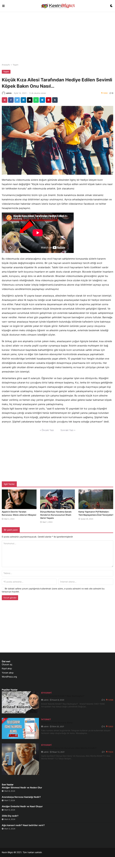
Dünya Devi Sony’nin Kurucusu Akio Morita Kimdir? (68, 748)
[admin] (3, 93)
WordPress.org (9, 676)
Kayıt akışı (7, 668)
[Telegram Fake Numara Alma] (20, 728)
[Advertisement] (57, 36)
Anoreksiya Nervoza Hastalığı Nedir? (21, 797)
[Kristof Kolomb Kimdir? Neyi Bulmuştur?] (20, 702)
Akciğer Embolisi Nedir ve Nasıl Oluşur (22, 806)
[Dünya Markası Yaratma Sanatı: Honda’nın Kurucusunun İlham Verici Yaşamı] (57, 499)
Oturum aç (7, 664)
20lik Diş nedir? (10, 816)
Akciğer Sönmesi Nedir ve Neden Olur (22, 787)
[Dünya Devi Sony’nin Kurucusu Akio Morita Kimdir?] (20, 759)
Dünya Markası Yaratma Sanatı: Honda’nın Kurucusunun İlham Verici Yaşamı (56, 514)
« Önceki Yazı (47, 430)
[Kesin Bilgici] (57, 6)
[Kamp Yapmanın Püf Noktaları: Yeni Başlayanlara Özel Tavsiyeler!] (95, 499)
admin (9, 93)
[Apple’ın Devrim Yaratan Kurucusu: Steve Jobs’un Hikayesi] (19, 499)
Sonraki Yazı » (67, 430)
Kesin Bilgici (7, 852)
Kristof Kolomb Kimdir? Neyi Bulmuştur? (62, 696)
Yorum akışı (7, 672)
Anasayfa (6, 65)
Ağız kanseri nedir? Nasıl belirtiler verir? (23, 825)
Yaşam (15, 65)
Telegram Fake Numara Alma (56, 722)
